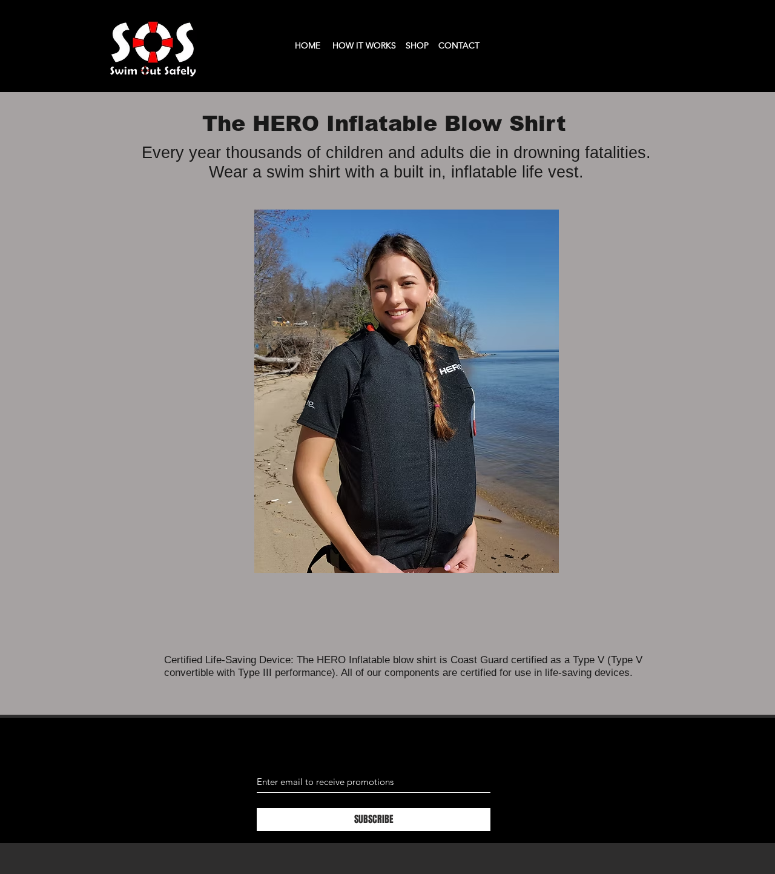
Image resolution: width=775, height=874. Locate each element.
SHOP (417, 45)
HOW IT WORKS (364, 45)
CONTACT (459, 45)
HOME (307, 45)
